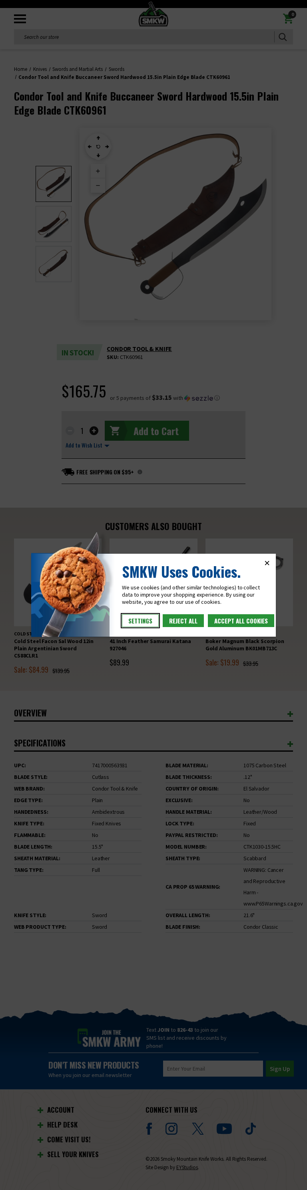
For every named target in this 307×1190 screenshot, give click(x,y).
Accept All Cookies (241, 620)
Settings (140, 620)
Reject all (183, 620)
